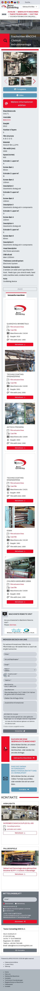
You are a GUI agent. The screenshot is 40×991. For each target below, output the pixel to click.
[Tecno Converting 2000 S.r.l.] (10, 7)
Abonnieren (19, 921)
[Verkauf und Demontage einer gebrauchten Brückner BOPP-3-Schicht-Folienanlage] (20, 858)
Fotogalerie (21, 89)
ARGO (11, 958)
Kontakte (23, 789)
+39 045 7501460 (16, 943)
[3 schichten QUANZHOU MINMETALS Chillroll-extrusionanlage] (20, 310)
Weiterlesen (19, 344)
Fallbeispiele (9, 984)
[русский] (15, 2)
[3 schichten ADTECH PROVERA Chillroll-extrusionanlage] (20, 413)
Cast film (13, 330)
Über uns (7, 974)
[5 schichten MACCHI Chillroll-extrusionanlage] (20, 64)
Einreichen (19, 731)
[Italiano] (18, 2)
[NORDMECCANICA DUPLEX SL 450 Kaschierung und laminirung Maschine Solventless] (20, 813)
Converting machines (13, 826)
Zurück (20, 289)
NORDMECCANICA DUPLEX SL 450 (18, 823)
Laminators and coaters (14, 829)
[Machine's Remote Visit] (20, 631)
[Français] (9, 2)
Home (7, 972)
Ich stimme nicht (10, 723)
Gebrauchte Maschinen (23, 758)
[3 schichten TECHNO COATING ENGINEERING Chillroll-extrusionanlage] (20, 361)
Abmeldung (20, 903)
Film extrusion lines (17, 327)
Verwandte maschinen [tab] (16, 295)
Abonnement (9, 903)
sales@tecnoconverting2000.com (20, 946)
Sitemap (7, 966)
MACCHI (7, 120)
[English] (2, 2)
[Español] (5, 2)
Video (21, 95)
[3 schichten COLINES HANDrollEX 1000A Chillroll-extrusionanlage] (20, 567)
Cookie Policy (9, 964)
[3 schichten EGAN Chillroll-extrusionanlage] (20, 517)
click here (12, 625)
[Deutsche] (12, 2)
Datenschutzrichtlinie (9, 906)
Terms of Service (22, 917)
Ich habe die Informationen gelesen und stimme (19, 721)
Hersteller (8, 978)
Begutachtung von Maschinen (14, 982)
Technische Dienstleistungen (14, 980)
